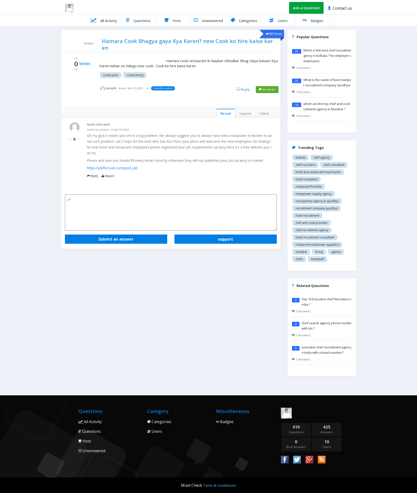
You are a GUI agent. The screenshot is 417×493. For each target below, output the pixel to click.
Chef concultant (334, 165)
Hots (176, 20)
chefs (299, 259)
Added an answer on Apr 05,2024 (108, 129)
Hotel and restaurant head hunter (318, 172)
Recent (226, 113)
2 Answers (303, 311)
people (111, 88)
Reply (245, 89)
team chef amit (98, 124)
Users (282, 20)
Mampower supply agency (314, 194)
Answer (269, 89)
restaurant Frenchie (309, 186)
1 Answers (303, 68)
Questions (141, 20)
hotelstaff (317, 259)
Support (245, 113)
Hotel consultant (307, 179)
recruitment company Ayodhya (317, 208)
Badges (316, 20)
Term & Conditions (219, 485)
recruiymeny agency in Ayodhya (317, 201)
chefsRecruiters (163, 88)
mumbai (301, 252)
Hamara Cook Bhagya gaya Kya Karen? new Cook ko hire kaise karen (187, 44)
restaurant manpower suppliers (317, 245)
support (225, 239)
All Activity (108, 20)
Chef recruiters (305, 165)
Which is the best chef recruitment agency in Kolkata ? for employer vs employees (329, 55)
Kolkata (301, 157)
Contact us (342, 8)
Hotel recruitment (307, 215)
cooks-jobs (110, 75)
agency (336, 252)
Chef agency (322, 157)
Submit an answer (115, 239)
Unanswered (212, 20)
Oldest (264, 113)
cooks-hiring (134, 75)
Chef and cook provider (312, 223)
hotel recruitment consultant (315, 237)
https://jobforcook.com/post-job (112, 168)
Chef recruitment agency (312, 230)
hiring (319, 252)
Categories (247, 20)
